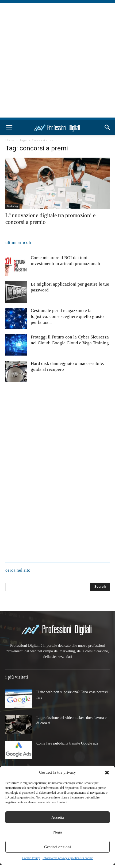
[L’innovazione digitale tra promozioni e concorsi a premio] (57, 183)
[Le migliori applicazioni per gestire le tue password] (16, 292)
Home (9, 140)
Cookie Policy (31, 858)
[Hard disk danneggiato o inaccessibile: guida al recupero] (16, 371)
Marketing (12, 206)
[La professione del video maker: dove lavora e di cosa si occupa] (18, 724)
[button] (107, 772)
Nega (57, 832)
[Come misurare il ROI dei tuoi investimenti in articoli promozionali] (16, 265)
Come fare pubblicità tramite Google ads (67, 743)
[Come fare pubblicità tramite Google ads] (18, 750)
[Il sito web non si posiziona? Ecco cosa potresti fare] (18, 698)
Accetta (57, 817)
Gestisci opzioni (57, 847)
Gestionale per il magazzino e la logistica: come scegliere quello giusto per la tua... (67, 316)
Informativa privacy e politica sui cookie (68, 858)
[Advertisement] (57, 60)
